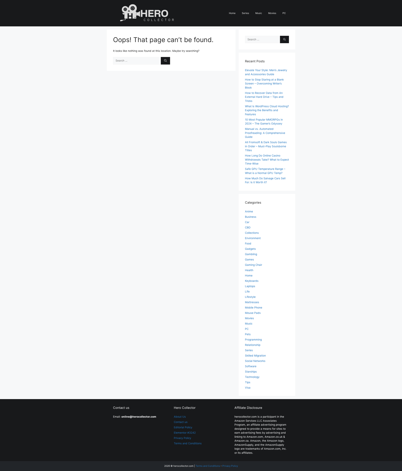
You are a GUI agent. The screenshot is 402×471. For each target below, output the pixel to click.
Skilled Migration (255, 355)
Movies (272, 13)
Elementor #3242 (185, 432)
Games (249, 259)
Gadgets (250, 248)
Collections (252, 232)
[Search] (165, 61)
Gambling (251, 254)
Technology (252, 377)
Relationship (252, 344)
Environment (253, 238)
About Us (180, 416)
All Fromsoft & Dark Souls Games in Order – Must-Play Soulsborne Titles (266, 146)
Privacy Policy (182, 438)
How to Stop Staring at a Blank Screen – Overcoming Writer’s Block (264, 83)
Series (245, 13)
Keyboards (251, 280)
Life (247, 291)
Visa (247, 387)
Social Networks (255, 361)
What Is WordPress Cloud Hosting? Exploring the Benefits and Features (267, 110)
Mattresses (252, 302)
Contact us (180, 422)
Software (250, 366)
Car (247, 222)
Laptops (250, 286)
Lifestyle (250, 296)
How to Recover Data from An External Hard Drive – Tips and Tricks (264, 97)
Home (232, 13)
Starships (251, 371)
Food (248, 243)
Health (249, 270)
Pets (248, 334)
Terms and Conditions (188, 443)
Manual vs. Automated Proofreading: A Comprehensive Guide (265, 132)
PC (284, 13)
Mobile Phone (253, 307)
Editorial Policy (183, 427)
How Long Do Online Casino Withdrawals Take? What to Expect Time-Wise (267, 159)
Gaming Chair (253, 264)
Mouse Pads (253, 312)
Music (258, 13)
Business (250, 216)
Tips (247, 382)
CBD (247, 227)
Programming (253, 339)
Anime (249, 211)
